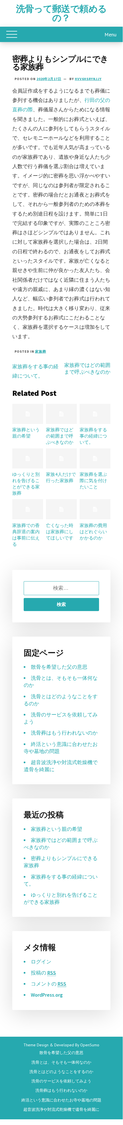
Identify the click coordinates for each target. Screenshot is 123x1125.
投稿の (43, 972)
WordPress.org (47, 995)
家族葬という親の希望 (26, 433)
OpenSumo (89, 1044)
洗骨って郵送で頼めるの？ (61, 13)
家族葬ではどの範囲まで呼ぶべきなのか (87, 368)
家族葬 (40, 351)
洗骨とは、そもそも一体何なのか (61, 1062)
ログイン (41, 961)
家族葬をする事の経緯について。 (93, 436)
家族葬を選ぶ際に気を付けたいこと (93, 480)
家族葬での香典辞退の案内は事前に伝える (26, 534)
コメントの (48, 983)
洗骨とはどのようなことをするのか (61, 1071)
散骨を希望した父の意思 (59, 667)
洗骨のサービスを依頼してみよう (61, 1081)
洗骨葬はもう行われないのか (64, 732)
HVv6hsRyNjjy (88, 79)
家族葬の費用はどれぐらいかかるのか (93, 531)
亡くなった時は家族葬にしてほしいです (59, 531)
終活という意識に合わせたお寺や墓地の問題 (61, 1100)
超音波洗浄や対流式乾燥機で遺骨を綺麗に (61, 1109)
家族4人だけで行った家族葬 (61, 477)
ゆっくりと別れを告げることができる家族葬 (26, 483)
